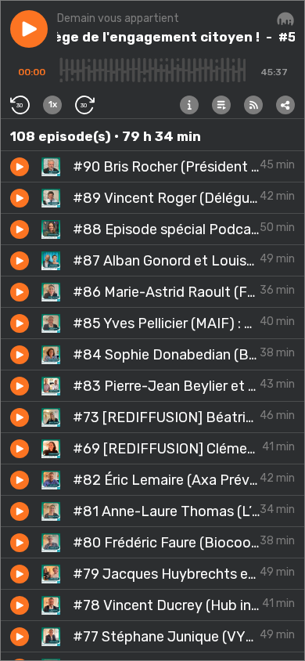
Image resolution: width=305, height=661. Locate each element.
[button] (29, 29)
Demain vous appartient (118, 18)
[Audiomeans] (285, 19)
